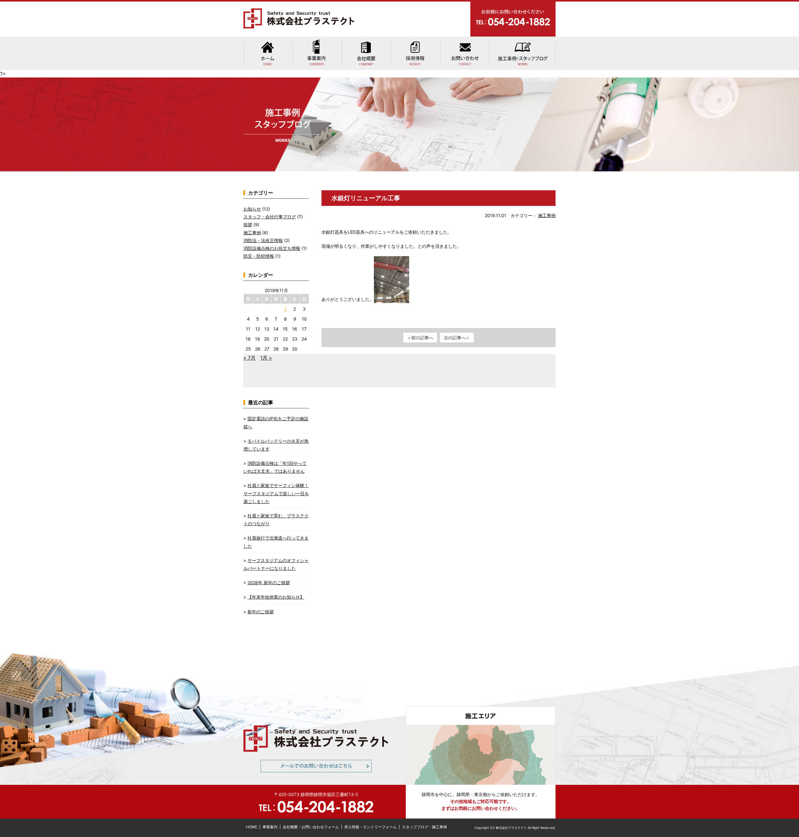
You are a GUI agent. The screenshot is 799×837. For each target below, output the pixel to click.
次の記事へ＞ (457, 337)
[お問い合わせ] (464, 53)
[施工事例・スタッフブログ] (522, 53)
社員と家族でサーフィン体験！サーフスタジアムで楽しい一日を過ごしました (276, 493)
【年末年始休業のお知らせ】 (276, 597)
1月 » (266, 358)
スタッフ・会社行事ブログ (269, 216)
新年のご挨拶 (261, 611)
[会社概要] (366, 53)
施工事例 (547, 215)
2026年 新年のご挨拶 (269, 582)
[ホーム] (267, 53)
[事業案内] (317, 53)
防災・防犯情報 (258, 256)
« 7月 (249, 358)
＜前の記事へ (420, 337)
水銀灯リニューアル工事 (365, 198)
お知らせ (252, 209)
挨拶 (247, 224)
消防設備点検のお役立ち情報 (271, 248)
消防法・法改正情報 (263, 240)
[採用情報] (415, 53)
